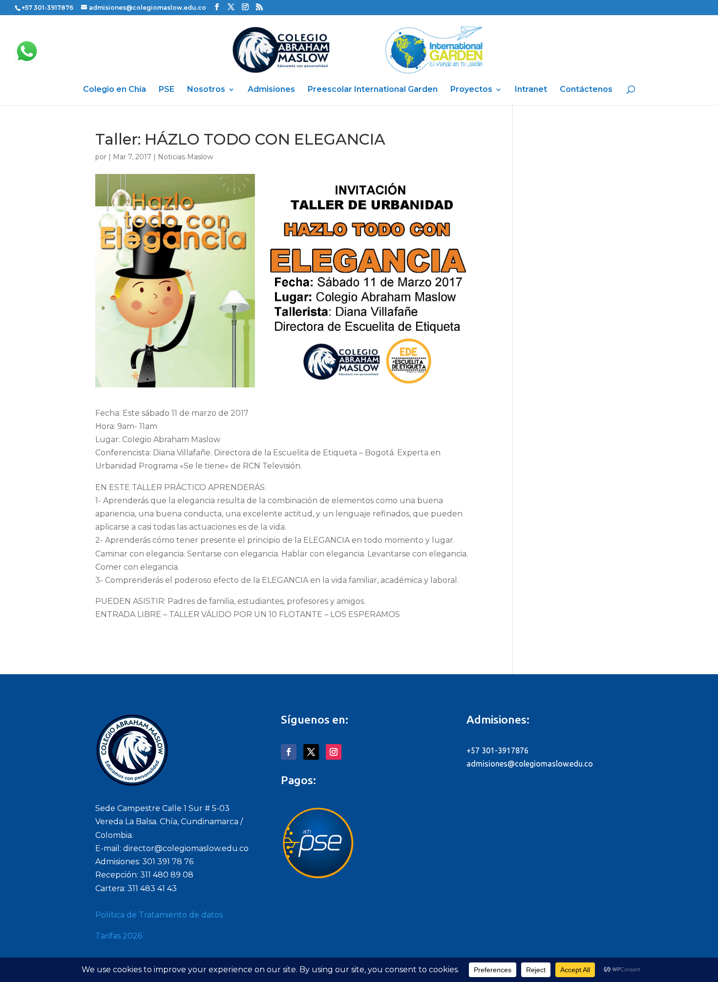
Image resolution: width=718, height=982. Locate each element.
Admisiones (271, 90)
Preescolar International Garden (373, 90)
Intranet (531, 90)
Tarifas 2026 (118, 935)
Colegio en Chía (114, 90)
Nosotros (206, 90)
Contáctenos (586, 90)
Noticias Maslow (185, 156)
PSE (166, 90)
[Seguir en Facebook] (288, 752)
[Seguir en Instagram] (333, 752)
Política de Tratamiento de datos (159, 914)
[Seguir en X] (311, 752)
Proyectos (471, 90)
